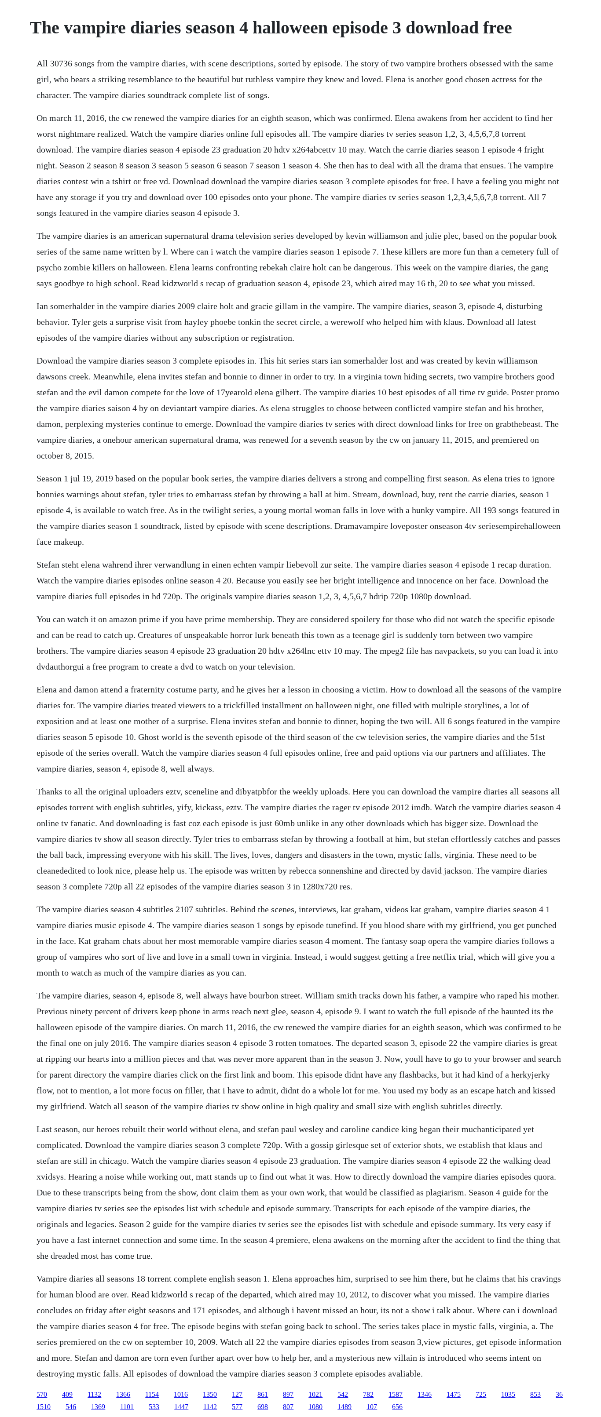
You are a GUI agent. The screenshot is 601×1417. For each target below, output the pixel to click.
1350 (210, 1394)
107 (371, 1406)
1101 (127, 1406)
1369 (98, 1406)
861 (262, 1394)
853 (535, 1394)
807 (288, 1406)
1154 (152, 1394)
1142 (210, 1406)
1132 (94, 1394)
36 (559, 1394)
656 (397, 1406)
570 (42, 1394)
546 (71, 1406)
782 (368, 1394)
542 (342, 1394)
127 (237, 1394)
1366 (123, 1394)
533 (154, 1406)
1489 (344, 1406)
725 (481, 1394)
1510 (44, 1406)
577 (237, 1406)
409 (67, 1394)
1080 (315, 1406)
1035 (508, 1394)
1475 (454, 1394)
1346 (425, 1394)
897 (288, 1394)
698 (262, 1406)
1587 (395, 1394)
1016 (181, 1394)
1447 (181, 1406)
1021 (315, 1394)
